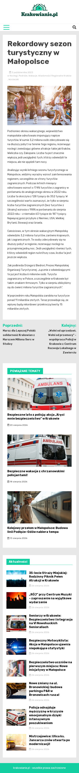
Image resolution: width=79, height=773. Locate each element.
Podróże (23, 75)
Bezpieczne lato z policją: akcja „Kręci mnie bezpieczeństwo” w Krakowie (35, 416)
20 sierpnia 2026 (18, 425)
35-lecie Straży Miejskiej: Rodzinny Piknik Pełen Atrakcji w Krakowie (48, 576)
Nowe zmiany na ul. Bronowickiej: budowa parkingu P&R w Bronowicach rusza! (45, 688)
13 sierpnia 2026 (18, 538)
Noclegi (14, 75)
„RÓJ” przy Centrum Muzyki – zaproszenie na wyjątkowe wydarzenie (50, 598)
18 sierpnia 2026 (18, 481)
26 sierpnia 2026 (40, 585)
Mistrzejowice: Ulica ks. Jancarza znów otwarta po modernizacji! (49, 740)
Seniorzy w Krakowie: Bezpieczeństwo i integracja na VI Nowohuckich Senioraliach (51, 621)
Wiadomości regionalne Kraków (54, 75)
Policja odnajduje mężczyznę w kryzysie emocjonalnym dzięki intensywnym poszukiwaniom (46, 715)
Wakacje (32, 75)
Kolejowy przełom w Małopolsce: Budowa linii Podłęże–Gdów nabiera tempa (37, 530)
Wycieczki (13, 79)
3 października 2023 (22, 72)
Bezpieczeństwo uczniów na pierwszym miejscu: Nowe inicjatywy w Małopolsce (50, 666)
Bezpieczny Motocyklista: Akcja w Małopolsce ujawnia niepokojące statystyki (49, 644)
